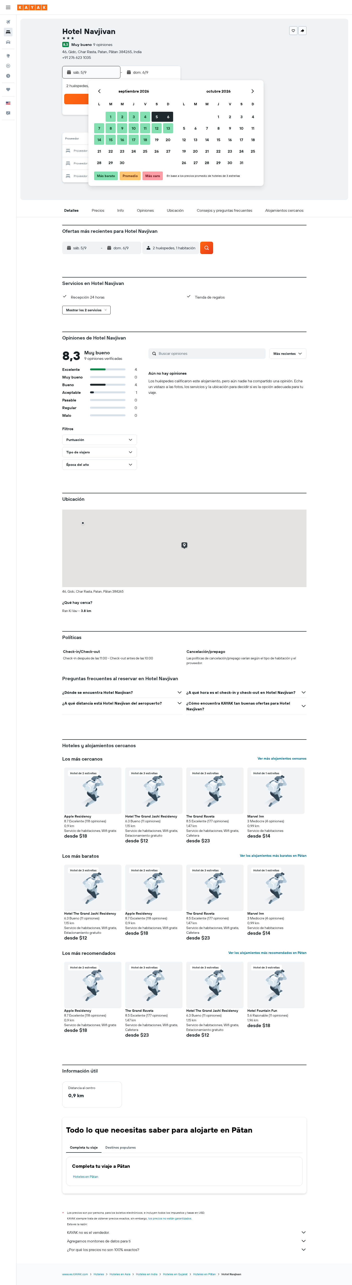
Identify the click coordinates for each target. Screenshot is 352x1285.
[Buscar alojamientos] (8, 32)
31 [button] (241, 162)
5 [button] (157, 116)
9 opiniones (102, 44)
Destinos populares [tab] (120, 1147)
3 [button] (134, 116)
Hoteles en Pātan (85, 1176)
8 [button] (111, 128)
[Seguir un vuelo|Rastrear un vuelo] (8, 66)
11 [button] (145, 128)
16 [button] (122, 139)
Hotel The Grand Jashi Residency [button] (151, 816)
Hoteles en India (146, 1274)
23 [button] (122, 151)
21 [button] (99, 151)
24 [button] (133, 151)
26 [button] (156, 151)
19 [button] (157, 139)
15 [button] (111, 139)
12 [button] (157, 128)
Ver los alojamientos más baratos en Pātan (273, 855)
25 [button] (145, 151)
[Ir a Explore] (8, 56)
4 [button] (145, 116)
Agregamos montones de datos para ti (99, 1241)
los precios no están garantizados (169, 1218)
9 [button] (122, 128)
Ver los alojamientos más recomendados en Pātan (267, 953)
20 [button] (168, 139)
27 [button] (168, 151)
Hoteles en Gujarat (175, 1274)
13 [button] (168, 128)
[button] (8, 7)
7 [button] (99, 128)
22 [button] (110, 151)
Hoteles (99, 1274)
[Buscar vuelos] (8, 22)
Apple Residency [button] (77, 816)
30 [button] (122, 162)
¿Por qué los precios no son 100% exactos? (103, 1249)
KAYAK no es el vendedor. (88, 1232)
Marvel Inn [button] (255, 816)
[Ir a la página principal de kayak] (32, 7)
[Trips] (8, 89)
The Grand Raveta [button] (200, 816)
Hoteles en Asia (120, 1274)
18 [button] (145, 139)
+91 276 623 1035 (76, 57)
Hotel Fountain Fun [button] (262, 1010)
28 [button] (99, 162)
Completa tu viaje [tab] (84, 1147)
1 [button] (110, 116)
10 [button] (134, 128)
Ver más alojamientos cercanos (282, 758)
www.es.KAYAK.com (75, 1274)
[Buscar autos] (8, 42)
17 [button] (133, 139)
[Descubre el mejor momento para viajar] (8, 76)
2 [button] (122, 116)
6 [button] (168, 116)
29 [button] (110, 162)
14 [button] (99, 139)
